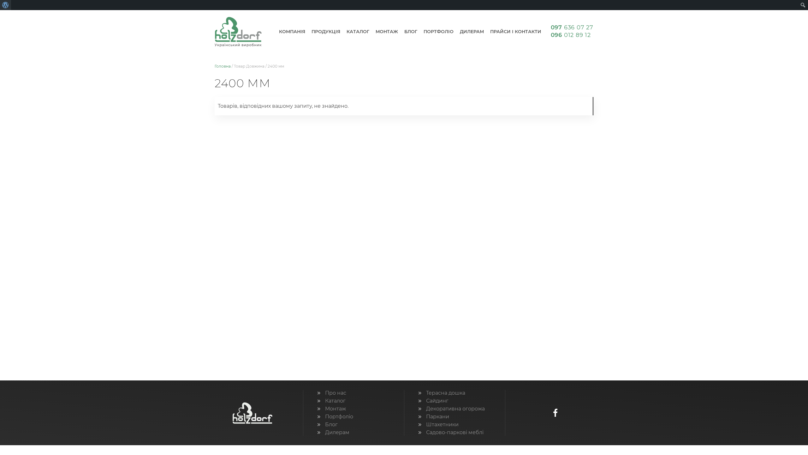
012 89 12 (571, 35)
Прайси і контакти (515, 31)
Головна (223, 66)
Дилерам (472, 31)
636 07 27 (572, 27)
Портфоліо (439, 31)
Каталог (358, 31)
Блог (410, 31)
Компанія (292, 31)
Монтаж (387, 31)
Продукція (326, 31)
